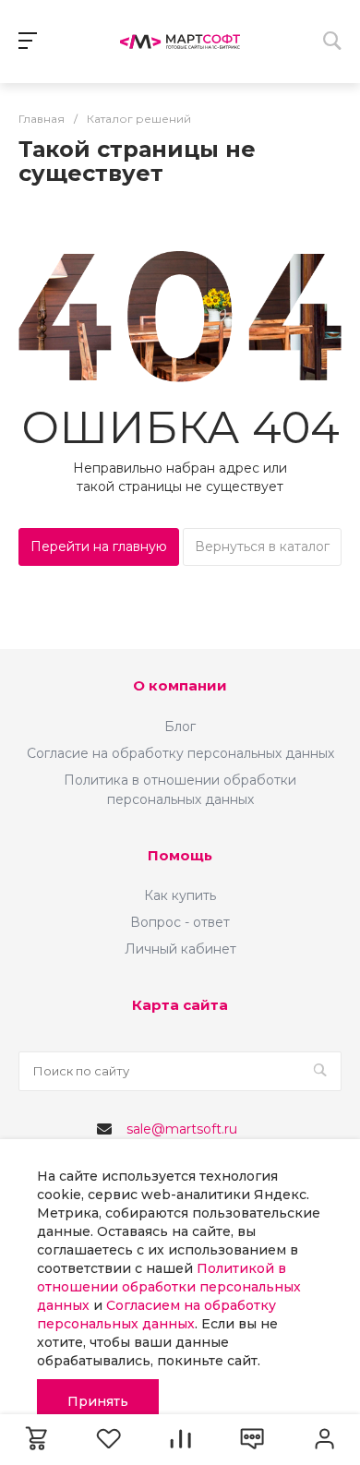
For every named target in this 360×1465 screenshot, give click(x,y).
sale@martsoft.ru (181, 1129)
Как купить (180, 895)
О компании (180, 685)
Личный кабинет (180, 949)
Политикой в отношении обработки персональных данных (169, 1287)
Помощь (180, 855)
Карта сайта (180, 1005)
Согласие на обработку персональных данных (180, 753)
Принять (97, 1401)
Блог (180, 726)
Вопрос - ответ (180, 922)
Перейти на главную (98, 546)
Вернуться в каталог (262, 546)
